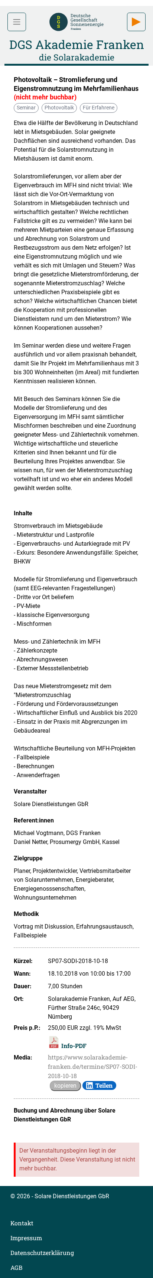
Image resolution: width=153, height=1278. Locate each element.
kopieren (65, 1085)
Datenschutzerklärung (42, 1252)
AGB (16, 1267)
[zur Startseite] (76, 21)
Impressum (26, 1238)
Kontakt (21, 1223)
